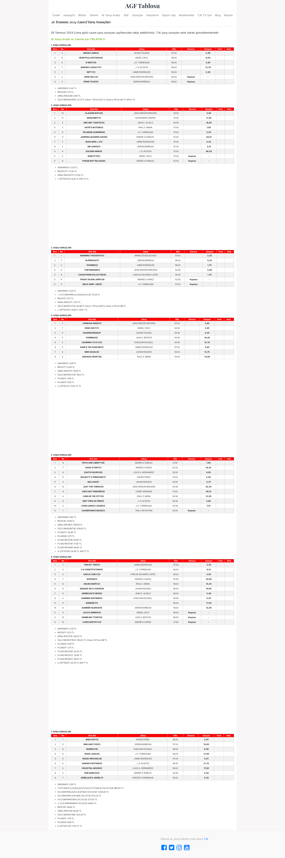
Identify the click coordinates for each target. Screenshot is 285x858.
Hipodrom (152, 15)
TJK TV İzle (205, 15)
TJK (206, 839)
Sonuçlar (137, 15)
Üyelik (56, 15)
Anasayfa (69, 15)
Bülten (82, 15)
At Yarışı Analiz (111, 15)
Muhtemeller (186, 15)
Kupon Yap (169, 15)
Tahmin (93, 15)
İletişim (228, 15)
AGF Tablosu (142, 6)
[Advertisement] (142, 213)
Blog (218, 15)
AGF (126, 15)
